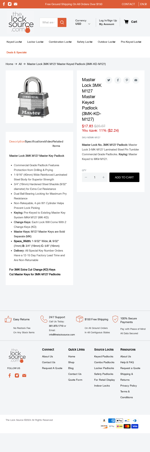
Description (17, 141)
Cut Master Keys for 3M (24, 274)
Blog (71, 368)
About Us (47, 356)
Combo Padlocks (104, 362)
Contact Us (48, 362)
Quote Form (75, 379)
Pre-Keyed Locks (131, 41)
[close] (145, 4)
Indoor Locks (102, 385)
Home (9, 64)
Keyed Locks (14, 41)
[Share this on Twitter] (108, 80)
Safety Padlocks (103, 373)
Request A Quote (52, 368)
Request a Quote (130, 368)
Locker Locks (35, 41)
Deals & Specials (17, 52)
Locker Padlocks (104, 368)
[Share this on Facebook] (117, 80)
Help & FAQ (127, 362)
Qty (84, 170)
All (20, 64)
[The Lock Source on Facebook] (4, 5)
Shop (71, 362)
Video (48, 141)
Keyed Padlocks (103, 356)
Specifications (35, 141)
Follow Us (13, 368)
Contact (128, 4)
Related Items (57, 143)
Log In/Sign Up (108, 22)
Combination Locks (60, 41)
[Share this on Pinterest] (126, 80)
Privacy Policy (128, 385)
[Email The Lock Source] (16, 5)
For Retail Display (104, 379)
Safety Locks (84, 41)
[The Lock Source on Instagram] (10, 5)
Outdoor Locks (106, 41)
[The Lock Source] (20, 22)
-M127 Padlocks (50, 274)
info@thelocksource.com (62, 334)
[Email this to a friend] (135, 80)
